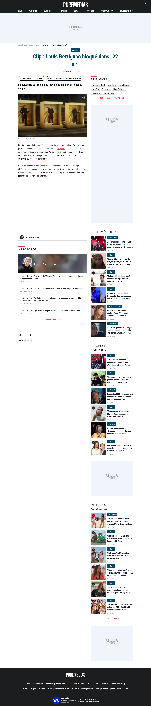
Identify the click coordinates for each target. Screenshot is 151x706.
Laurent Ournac (124, 85)
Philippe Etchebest (119, 89)
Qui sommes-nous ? (63, 684)
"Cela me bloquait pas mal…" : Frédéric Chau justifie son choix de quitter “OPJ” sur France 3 (119, 280)
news (20, 11)
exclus (76, 11)
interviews (62, 11)
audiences (33, 11)
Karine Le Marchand (98, 85)
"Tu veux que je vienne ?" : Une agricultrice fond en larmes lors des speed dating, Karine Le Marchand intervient (119, 591)
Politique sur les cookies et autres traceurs (105, 684)
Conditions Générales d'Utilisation (39, 684)
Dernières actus (29, 45)
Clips (29, 341)
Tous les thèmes (126, 11)
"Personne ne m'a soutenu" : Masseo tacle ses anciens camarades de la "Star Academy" (118, 415)
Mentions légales (79, 684)
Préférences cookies (119, 689)
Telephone (61, 148)
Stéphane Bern (96, 93)
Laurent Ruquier (109, 93)
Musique (37, 45)
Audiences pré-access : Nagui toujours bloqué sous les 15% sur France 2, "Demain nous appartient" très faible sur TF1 (119, 331)
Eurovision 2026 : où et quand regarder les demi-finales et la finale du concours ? (119, 448)
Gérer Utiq (105, 689)
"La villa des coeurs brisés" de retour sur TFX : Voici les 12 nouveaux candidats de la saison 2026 (119, 608)
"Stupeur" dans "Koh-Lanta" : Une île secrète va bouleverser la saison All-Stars (119, 538)
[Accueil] (75, 4)
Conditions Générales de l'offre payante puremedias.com (76, 689)
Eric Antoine (106, 89)
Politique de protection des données (37, 689)
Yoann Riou (95, 89)
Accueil (20, 45)
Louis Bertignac (43, 145)
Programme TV (107, 11)
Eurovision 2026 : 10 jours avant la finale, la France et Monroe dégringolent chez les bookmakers (120, 398)
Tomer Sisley (111, 85)
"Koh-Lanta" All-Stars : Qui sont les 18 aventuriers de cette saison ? (118, 555)
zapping (47, 11)
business (90, 11)
